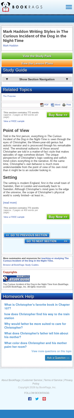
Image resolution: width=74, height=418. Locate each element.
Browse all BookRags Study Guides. (21, 265)
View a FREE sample (13, 121)
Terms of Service (53, 380)
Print (68, 104)
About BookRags (10, 380)
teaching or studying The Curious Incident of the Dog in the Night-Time (36, 259)
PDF (46, 104)
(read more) (10, 202)
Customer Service (32, 380)
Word (57, 104)
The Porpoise (9, 96)
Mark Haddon (10, 45)
